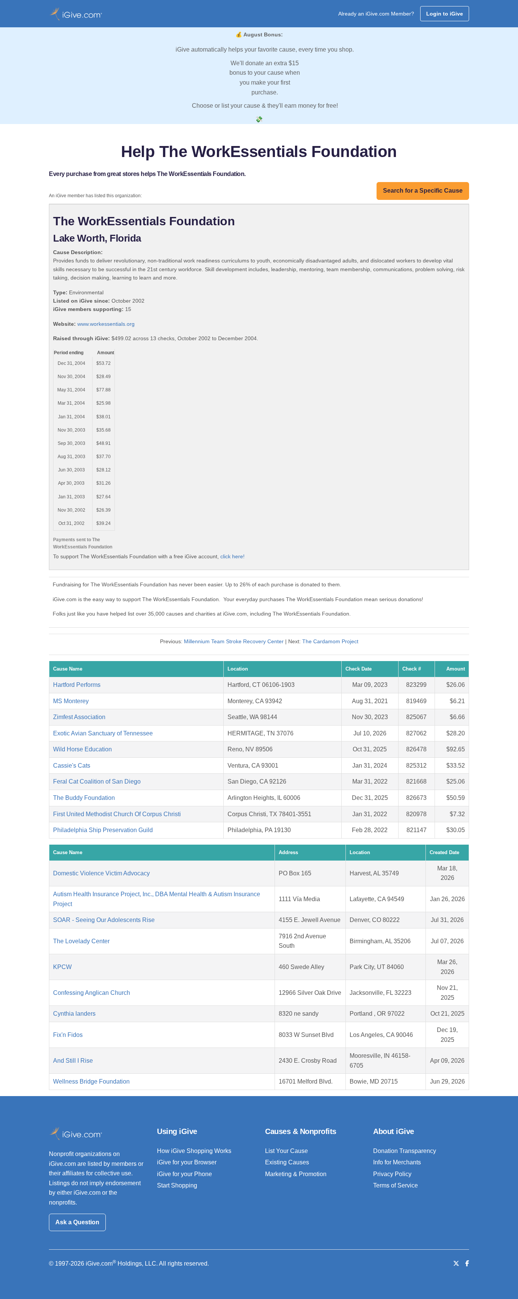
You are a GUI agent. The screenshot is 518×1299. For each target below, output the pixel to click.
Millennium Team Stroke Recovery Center (234, 641)
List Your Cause (286, 1151)
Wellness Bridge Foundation (91, 1081)
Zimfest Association (79, 717)
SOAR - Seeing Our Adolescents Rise (104, 920)
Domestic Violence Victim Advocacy (101, 873)
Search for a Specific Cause (423, 190)
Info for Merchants (397, 1162)
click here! (232, 556)
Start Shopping (177, 1185)
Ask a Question (77, 1222)
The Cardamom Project (330, 641)
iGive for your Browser (187, 1162)
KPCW (62, 967)
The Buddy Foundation (84, 798)
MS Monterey (71, 701)
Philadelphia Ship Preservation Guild (103, 830)
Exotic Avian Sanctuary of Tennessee (103, 733)
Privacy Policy (392, 1174)
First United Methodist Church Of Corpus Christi (117, 814)
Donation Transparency (404, 1151)
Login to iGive (444, 14)
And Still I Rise (73, 1060)
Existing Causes (287, 1162)
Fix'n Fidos (68, 1035)
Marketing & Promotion (295, 1174)
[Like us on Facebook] (467, 1263)
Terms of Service (395, 1185)
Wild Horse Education (82, 749)
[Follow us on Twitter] (456, 1263)
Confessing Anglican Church (91, 993)
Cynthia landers (74, 1013)
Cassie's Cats (71, 765)
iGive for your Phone (184, 1174)
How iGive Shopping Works (194, 1151)
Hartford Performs (76, 685)
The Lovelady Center (81, 941)
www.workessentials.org (106, 324)
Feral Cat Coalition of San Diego (97, 781)
